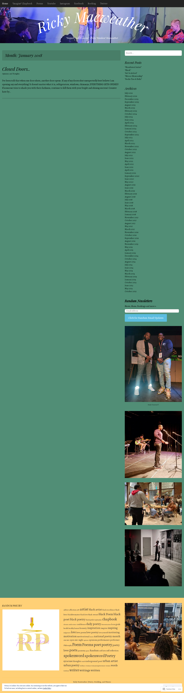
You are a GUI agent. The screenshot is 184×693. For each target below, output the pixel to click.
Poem (77, 644)
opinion (86, 640)
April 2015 (129, 249)
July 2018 (128, 199)
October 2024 (131, 113)
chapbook (109, 619)
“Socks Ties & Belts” (133, 79)
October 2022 (131, 149)
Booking (92, 3)
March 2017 (130, 229)
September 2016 (132, 238)
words (114, 665)
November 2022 (132, 146)
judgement (67, 633)
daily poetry (93, 624)
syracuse (68, 661)
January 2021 (130, 173)
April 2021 (129, 170)
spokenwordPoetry (100, 655)
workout (66, 671)
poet (97, 644)
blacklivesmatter (74, 614)
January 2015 (130, 253)
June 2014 (129, 267)
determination (106, 624)
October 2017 (130, 220)
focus (113, 624)
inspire (104, 628)
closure (66, 624)
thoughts (77, 661)
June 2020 (129, 178)
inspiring (113, 628)
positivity (81, 650)
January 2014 (130, 279)
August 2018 (130, 196)
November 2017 (131, 217)
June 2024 (129, 119)
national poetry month (107, 636)
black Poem (106, 614)
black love (84, 614)
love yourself (103, 632)
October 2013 (130, 282)
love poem (81, 632)
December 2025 (131, 99)
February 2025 (131, 110)
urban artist (110, 661)
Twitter (103, 3)
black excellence (108, 610)
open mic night (76, 639)
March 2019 (130, 190)
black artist (95, 609)
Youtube (51, 3)
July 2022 (129, 155)
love (73, 632)
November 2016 (131, 232)
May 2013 (129, 288)
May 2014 (129, 270)
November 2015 (131, 244)
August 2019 (130, 184)
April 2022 (129, 164)
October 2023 (131, 131)
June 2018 (129, 202)
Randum (94, 650)
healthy (71, 628)
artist (84, 609)
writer (74, 670)
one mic (66, 640)
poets (73, 650)
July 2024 (129, 116)
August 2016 (130, 241)
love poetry (92, 632)
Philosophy (68, 645)
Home (5, 3)
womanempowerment (98, 666)
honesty (83, 628)
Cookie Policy (47, 688)
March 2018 (130, 208)
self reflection (112, 650)
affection (72, 609)
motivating (114, 632)
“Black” (128, 70)
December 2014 (131, 255)
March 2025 (130, 107)
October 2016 (130, 235)
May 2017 (129, 226)
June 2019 (129, 187)
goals (118, 624)
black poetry (77, 619)
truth (83, 661)
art (78, 609)
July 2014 (128, 264)
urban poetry (71, 665)
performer (115, 639)
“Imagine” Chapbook (22, 3)
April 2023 (129, 140)
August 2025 (130, 105)
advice (66, 609)
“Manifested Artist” (133, 67)
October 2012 (131, 291)
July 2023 (129, 137)
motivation (70, 636)
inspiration (93, 628)
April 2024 (129, 122)
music (92, 637)
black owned (93, 614)
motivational (83, 636)
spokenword (74, 655)
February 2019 (131, 193)
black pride (90, 620)
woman (88, 666)
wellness (83, 666)
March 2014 (130, 273)
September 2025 (132, 102)
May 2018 (129, 205)
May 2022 (129, 161)
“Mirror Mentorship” (134, 76)
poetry (106, 644)
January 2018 (130, 214)
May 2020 (129, 181)
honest (76, 628)
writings (84, 670)
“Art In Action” (131, 73)
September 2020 (132, 176)
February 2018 (131, 211)
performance (103, 639)
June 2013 (129, 285)
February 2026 (131, 96)
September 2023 (132, 134)
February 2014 (131, 276)
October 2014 (131, 258)
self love (102, 650)
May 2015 (129, 247)
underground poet (93, 661)
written (95, 670)
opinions (93, 639)
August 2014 (130, 261)
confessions (72, 624)
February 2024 (131, 125)
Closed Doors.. (16, 69)
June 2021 (129, 167)
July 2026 (129, 93)
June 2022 (129, 158)
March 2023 (130, 143)
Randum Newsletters (138, 301)
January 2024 (130, 128)
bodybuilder (98, 620)
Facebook (79, 3)
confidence (81, 624)
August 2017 (130, 223)
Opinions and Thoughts (11, 73)
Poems (40, 3)
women (108, 666)
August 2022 (130, 152)
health (66, 628)
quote (87, 651)
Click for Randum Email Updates (145, 318)
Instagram (65, 3)
